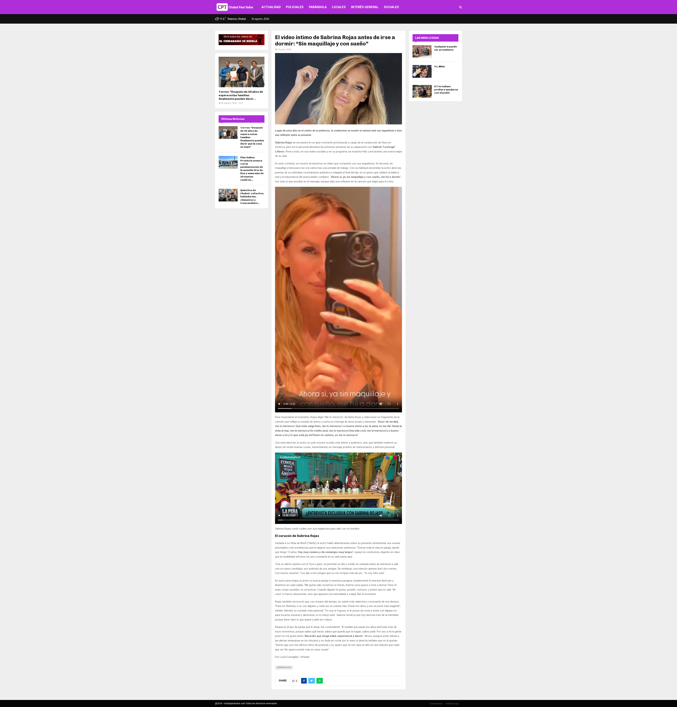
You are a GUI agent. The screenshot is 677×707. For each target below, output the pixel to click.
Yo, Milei (439, 66)
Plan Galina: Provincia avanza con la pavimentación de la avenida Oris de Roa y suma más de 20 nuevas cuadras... (252, 168)
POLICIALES (295, 7)
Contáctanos (436, 703)
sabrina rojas (284, 667)
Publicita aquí (452, 703)
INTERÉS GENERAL (365, 7)
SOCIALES (391, 7)
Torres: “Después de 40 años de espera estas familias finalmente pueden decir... (241, 95)
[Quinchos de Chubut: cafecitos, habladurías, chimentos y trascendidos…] (228, 195)
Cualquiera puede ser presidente (445, 48)
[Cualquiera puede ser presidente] (422, 51)
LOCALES (339, 7)
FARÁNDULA (318, 7)
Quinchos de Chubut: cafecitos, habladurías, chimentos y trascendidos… (252, 197)
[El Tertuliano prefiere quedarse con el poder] (422, 91)
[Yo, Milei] (422, 71)
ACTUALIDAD (271, 7)
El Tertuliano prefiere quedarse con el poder (446, 89)
